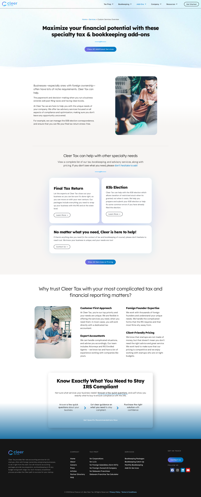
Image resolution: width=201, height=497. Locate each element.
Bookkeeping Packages (134, 458)
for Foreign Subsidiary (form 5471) (104, 465)
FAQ (72, 477)
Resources (170, 4)
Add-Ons (140, 4)
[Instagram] (177, 470)
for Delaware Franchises (100, 471)
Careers (73, 465)
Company (155, 4)
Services (92, 19)
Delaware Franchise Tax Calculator (104, 474)
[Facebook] (172, 470)
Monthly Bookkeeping (134, 465)
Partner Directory (77, 474)
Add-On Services (132, 468)
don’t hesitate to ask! (126, 165)
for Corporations (96, 458)
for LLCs (93, 462)
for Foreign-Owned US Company (103, 468)
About (72, 462)
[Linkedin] (183, 470)
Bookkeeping (123, 4)
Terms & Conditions (129, 492)
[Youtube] (188, 470)
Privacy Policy (115, 492)
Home (84, 19)
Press (72, 468)
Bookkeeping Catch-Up (134, 462)
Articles (73, 471)
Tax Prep (107, 4)
